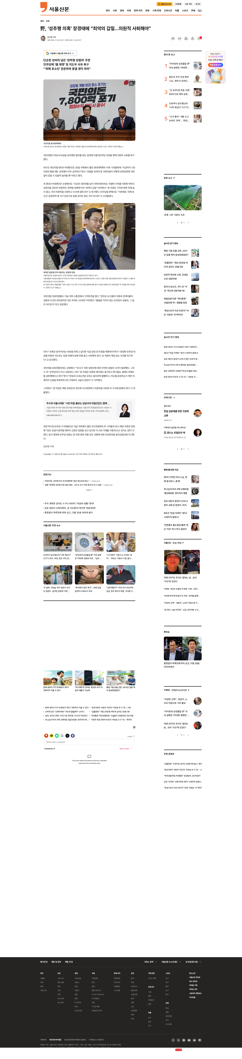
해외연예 (169, 1016)
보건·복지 (60, 1002)
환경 (58, 986)
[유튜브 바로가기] (189, 1040)
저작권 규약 (193, 989)
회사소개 (192, 973)
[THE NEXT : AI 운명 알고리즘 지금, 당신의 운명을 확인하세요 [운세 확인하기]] (215, 67)
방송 (167, 1008)
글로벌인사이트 (97, 1010)
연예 (193, 10)
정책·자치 (138, 10)
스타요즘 (169, 1024)
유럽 (93, 1002)
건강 (132, 1006)
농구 (167, 990)
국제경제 (95, 978)
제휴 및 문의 (56, 961)
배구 (167, 994)
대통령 (42, 978)
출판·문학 (134, 990)
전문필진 (151, 1000)
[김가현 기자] (43, 39)
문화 (147, 10)
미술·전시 (134, 986)
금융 (76, 986)
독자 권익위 (193, 981)
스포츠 (185, 10)
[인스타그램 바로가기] (184, 1040)
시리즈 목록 (152, 978)
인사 (149, 1017)
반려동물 (134, 1010)
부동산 (77, 982)
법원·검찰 (60, 982)
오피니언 (168, 10)
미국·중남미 (96, 998)
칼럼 (149, 996)
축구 (167, 982)
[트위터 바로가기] (178, 1040)
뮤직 (167, 1020)
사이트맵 (192, 997)
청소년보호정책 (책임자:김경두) (75, 1039)
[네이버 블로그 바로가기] (200, 1040)
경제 (122, 10)
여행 (132, 1002)
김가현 (49, 37)
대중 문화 (134, 994)
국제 (129, 10)
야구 (167, 978)
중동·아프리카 (96, 990)
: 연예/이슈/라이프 (175, 690)
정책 (76, 1006)
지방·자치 (117, 982)
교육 (58, 990)
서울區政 (117, 986)
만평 (149, 1004)
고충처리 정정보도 (195, 993)
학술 (132, 982)
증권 (76, 998)
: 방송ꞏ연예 (172, 542)
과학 (58, 994)
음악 (132, 978)
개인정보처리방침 (55, 1039)
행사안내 (43, 961)
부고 (149, 1025)
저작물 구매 (193, 985)
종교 (132, 998)
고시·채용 (117, 990)
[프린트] (186, 38)
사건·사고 (60, 978)
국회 (47, 21)
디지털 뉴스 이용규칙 (96, 1039)
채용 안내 (68, 961)
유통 (76, 994)
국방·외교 (43, 990)
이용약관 (43, 1039)
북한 (41, 986)
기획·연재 (157, 10)
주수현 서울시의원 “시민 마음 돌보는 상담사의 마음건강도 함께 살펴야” (80, 403)
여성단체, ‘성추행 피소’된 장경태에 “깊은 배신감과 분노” (67, 481)
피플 (177, 10)
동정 (149, 1021)
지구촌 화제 (96, 1006)
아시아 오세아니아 (98, 994)
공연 (132, 1018)
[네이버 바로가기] (194, 1040)
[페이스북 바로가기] (173, 1040)
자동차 (77, 990)
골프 (167, 986)
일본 (93, 986)
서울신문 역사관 (194, 977)
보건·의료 (60, 998)
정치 (108, 10)
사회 (115, 10)
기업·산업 (78, 978)
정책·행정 (117, 978)
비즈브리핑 (78, 1010)
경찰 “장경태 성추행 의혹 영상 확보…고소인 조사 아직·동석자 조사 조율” (73, 484)
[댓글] (199, 38)
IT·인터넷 (78, 1002)
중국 (93, 982)
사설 (149, 992)
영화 (132, 1014)
